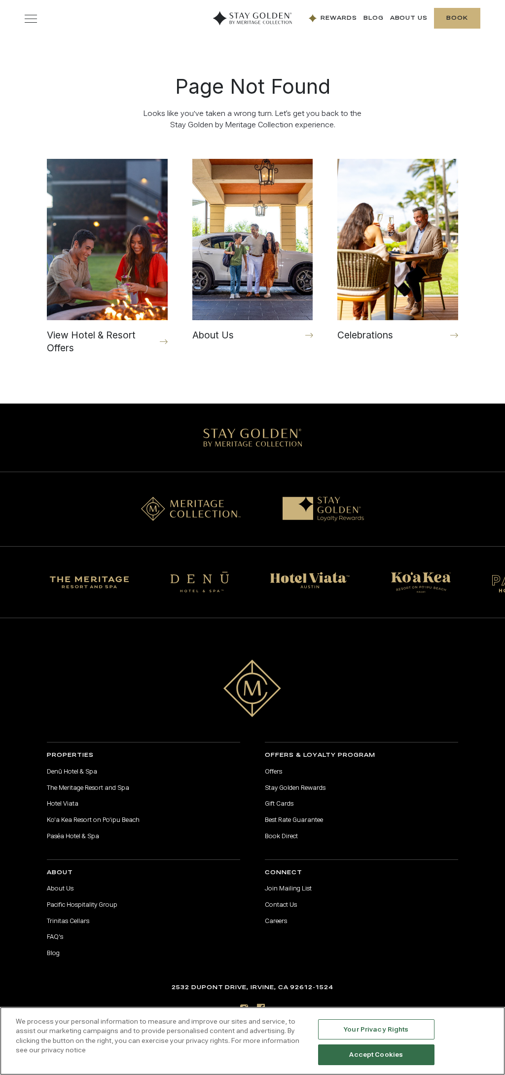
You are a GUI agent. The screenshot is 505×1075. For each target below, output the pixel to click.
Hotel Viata (62, 803)
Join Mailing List (288, 888)
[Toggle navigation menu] (31, 18)
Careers (276, 921)
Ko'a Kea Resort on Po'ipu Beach (93, 819)
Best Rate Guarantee (294, 819)
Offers (273, 771)
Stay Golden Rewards (295, 787)
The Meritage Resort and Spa (88, 787)
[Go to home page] (252, 688)
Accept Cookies (376, 1054)
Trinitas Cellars (68, 921)
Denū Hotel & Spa (72, 771)
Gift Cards (279, 803)
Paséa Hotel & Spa (73, 836)
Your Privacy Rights (376, 1029)
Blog (373, 18)
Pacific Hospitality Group (82, 904)
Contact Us (281, 904)
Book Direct (281, 836)
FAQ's (55, 936)
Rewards (339, 18)
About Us (409, 18)
